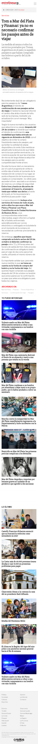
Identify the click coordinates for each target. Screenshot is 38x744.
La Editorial (23, 697)
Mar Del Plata (6, 289)
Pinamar (16, 289)
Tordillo (4, 711)
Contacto (23, 699)
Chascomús (24, 708)
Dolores (4, 708)
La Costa (4, 716)
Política (4, 695)
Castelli (4, 723)
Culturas (4, 699)
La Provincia (24, 721)
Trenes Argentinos (27, 289)
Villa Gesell (5, 721)
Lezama (4, 725)
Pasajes (31, 293)
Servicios (5, 293)
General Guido (6, 713)
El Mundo (23, 725)
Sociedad (21, 10)
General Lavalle (25, 711)
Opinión (22, 695)
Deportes (5, 702)
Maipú (22, 716)
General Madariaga (26, 713)
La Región (23, 718)
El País (22, 723)
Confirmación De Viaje (18, 293)
